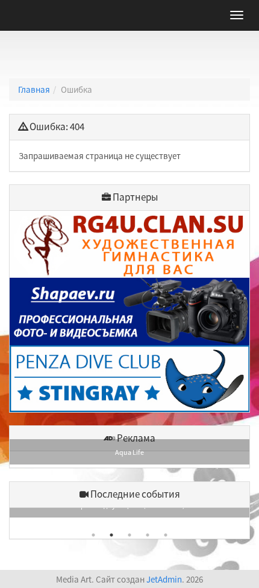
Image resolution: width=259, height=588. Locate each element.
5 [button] (166, 535)
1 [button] (93, 535)
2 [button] (111, 535)
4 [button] (148, 535)
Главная (34, 89)
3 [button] (129, 535)
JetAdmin (164, 579)
